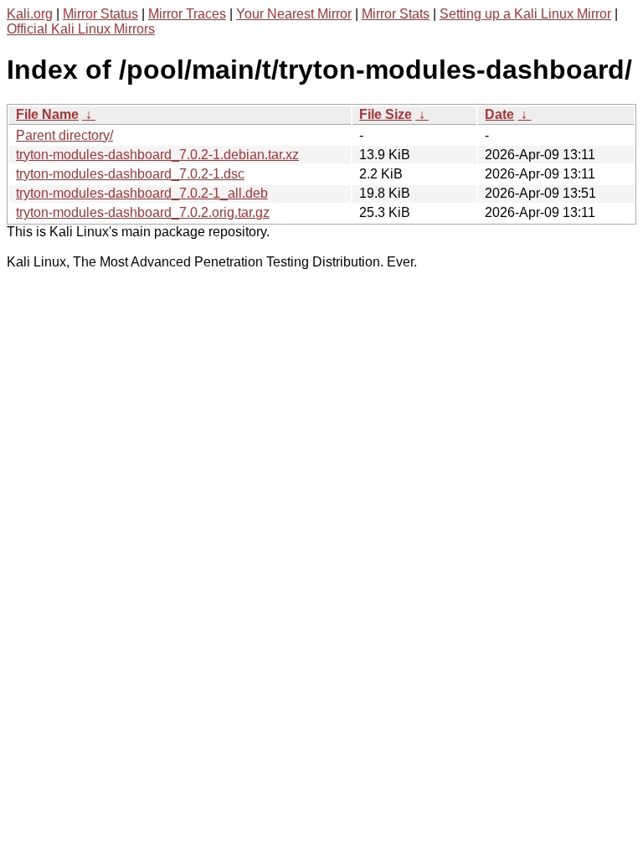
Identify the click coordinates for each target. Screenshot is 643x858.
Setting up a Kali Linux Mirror (525, 14)
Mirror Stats (396, 14)
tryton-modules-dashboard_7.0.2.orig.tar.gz (143, 212)
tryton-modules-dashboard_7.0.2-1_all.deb (142, 193)
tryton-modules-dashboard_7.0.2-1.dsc (130, 174)
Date (499, 114)
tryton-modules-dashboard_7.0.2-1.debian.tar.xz (157, 154)
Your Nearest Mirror (294, 14)
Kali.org (30, 14)
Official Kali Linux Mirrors (81, 29)
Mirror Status (100, 14)
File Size (385, 114)
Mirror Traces (187, 14)
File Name (47, 114)
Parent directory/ (64, 135)
